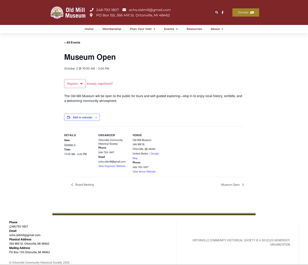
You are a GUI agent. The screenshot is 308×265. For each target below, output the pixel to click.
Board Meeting (84, 184)
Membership (111, 29)
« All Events (72, 42)
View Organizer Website (111, 166)
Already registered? (99, 83)
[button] (217, 12)
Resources (194, 29)
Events (169, 29)
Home (89, 29)
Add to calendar (82, 117)
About (215, 29)
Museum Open (230, 184)
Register (72, 83)
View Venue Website (144, 171)
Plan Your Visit (141, 29)
